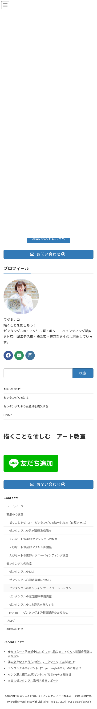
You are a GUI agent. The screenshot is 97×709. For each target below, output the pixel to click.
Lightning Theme (47, 701)
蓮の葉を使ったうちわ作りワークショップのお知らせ (42, 662)
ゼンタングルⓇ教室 (19, 563)
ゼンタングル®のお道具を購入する (26, 406)
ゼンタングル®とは (16, 397)
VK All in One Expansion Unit (75, 701)
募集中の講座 (14, 514)
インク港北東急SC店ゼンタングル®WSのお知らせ (39, 674)
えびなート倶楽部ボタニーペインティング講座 (38, 555)
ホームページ (14, 506)
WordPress (25, 701)
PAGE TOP (90, 683)
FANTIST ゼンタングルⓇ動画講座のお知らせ (38, 613)
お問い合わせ (12, 389)
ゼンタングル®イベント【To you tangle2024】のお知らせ (44, 668)
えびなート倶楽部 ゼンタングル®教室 (33, 539)
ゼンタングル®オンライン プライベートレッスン (40, 588)
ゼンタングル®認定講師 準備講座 (30, 531)
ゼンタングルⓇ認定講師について (30, 580)
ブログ (10, 621)
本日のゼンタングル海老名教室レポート (33, 681)
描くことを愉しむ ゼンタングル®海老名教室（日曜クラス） (48, 522)
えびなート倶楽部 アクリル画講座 (30, 547)
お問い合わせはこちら (48, 239)
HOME (8, 415)
